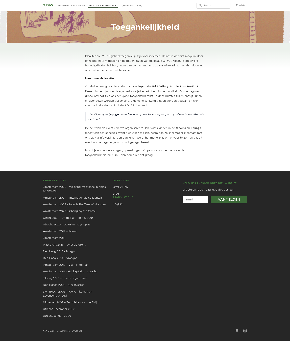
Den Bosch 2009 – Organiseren (63, 284)
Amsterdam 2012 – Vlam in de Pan (65, 264)
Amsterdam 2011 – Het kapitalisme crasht (70, 271)
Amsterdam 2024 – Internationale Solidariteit (72, 197)
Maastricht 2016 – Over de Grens (64, 244)
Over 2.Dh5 (120, 187)
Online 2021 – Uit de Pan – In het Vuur (68, 217)
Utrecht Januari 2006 (57, 315)
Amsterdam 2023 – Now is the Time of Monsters (75, 204)
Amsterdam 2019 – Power (70, 5)
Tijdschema (127, 5)
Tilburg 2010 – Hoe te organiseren (65, 278)
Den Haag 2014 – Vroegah (60, 258)
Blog (139, 5)
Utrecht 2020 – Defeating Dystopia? (66, 224)
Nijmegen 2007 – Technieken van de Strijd (71, 302)
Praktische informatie (101, 5)
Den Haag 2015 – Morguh (59, 251)
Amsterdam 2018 (54, 238)
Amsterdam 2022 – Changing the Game (69, 211)
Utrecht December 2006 (59, 309)
